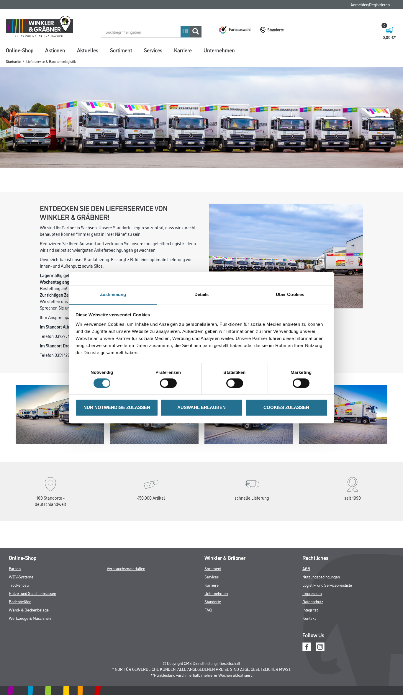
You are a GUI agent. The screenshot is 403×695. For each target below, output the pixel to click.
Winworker (64, 70)
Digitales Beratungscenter (195, 60)
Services (153, 49)
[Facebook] (306, 676)
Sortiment (121, 49)
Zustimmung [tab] (113, 294)
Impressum (312, 623)
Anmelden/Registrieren (370, 4)
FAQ (322, 4)
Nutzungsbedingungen (321, 606)
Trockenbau (19, 615)
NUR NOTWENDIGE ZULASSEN (116, 407)
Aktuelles (87, 49)
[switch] (170, 383)
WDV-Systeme (21, 606)
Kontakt (309, 648)
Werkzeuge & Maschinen (30, 648)
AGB (306, 598)
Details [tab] (201, 294)
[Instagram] (320, 676)
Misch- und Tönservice (24, 70)
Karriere (183, 49)
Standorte (212, 631)
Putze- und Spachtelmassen (32, 623)
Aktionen (55, 49)
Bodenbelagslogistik (144, 60)
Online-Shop (19, 49)
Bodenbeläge (20, 631)
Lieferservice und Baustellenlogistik (85, 60)
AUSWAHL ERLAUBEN (201, 407)
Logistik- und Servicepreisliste (327, 615)
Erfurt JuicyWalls (285, 60)
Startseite (13, 81)
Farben (15, 598)
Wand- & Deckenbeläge (29, 639)
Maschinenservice (326, 60)
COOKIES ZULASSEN (286, 407)
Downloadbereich (243, 60)
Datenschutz (312, 631)
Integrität (310, 639)
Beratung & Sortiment (24, 60)
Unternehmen (219, 49)
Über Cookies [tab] (290, 294)
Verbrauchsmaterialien (126, 598)
